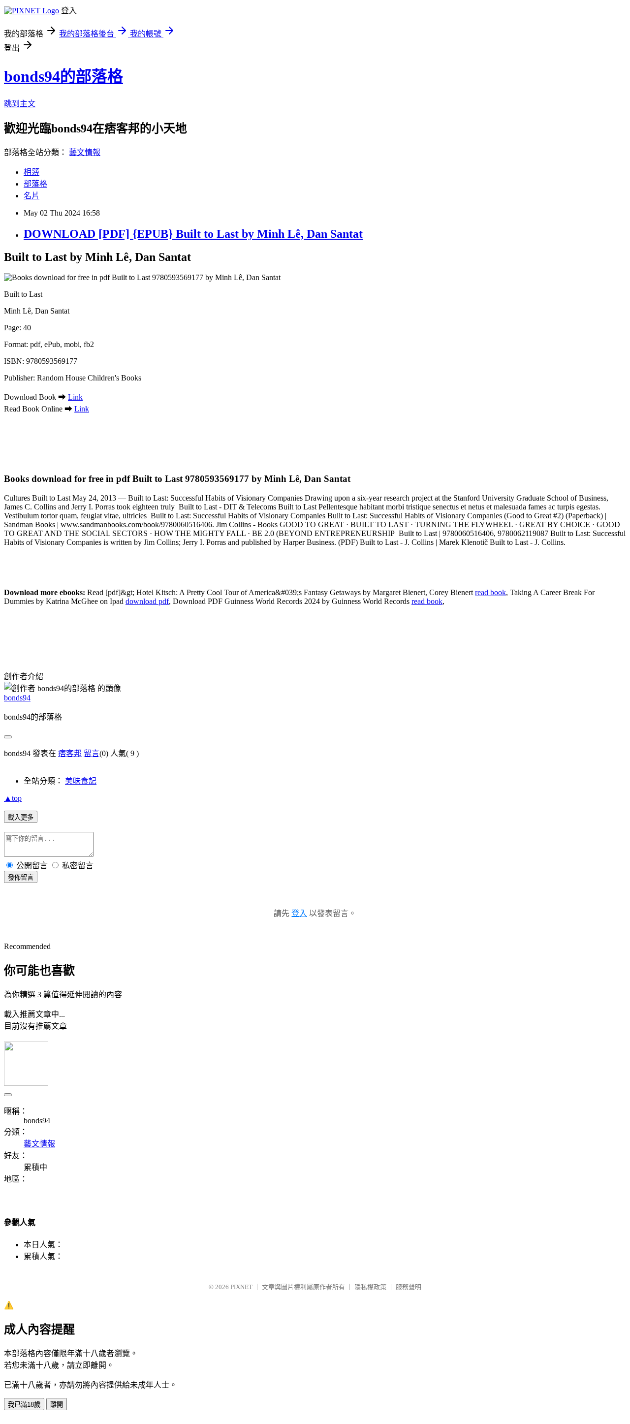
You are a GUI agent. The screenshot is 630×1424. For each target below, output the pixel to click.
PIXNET (241, 1287)
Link (75, 397)
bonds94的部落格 (63, 76)
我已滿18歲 (24, 1404)
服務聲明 (408, 1287)
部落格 (35, 184)
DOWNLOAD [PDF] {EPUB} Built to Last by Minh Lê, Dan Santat (193, 233)
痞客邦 (70, 753)
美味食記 (80, 781)
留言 (91, 753)
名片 (31, 195)
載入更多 (20, 817)
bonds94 (17, 698)
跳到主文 (19, 103)
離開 (56, 1404)
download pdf (147, 601)
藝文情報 (84, 152)
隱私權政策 (370, 1287)
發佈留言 (20, 877)
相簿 (31, 172)
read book (490, 592)
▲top (13, 798)
